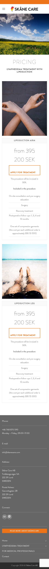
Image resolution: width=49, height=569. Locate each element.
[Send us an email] (4, 516)
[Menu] (3, 8)
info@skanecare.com (11, 452)
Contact (5, 556)
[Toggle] (46, 540)
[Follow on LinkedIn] (9, 516)
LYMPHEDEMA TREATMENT (15, 546)
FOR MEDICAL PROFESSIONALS (18, 551)
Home (4, 540)
